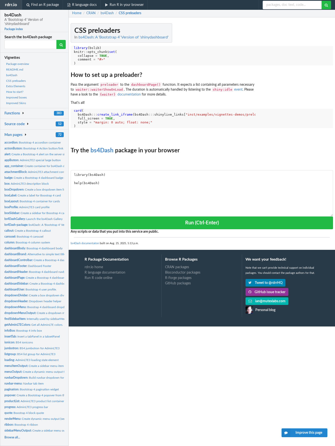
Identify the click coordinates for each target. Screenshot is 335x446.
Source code (14, 124)
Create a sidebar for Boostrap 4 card (35, 213)
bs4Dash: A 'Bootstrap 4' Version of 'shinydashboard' (50, 224)
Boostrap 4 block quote (24, 412)
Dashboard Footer (27, 266)
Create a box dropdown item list (35, 189)
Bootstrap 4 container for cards (32, 201)
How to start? (14, 91)
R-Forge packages (178, 278)
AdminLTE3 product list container (34, 401)
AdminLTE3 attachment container (37, 171)
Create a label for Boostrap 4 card (32, 195)
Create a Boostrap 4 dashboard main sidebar (45, 283)
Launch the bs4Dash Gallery (33, 218)
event (238, 89)
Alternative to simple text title (34, 254)
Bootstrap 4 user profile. (30, 289)
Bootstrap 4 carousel (23, 236)
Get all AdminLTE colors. (33, 324)
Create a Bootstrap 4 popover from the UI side (40, 395)
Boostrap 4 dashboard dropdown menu (41, 307)
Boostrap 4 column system (27, 242)
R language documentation (105, 272)
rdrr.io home (94, 267)
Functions (12, 113)
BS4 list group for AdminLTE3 (29, 354)
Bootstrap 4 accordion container (32, 142)
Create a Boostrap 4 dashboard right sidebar (47, 260)
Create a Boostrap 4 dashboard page (38, 277)
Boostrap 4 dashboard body (33, 248)
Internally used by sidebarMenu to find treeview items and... (53, 318)
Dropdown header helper (32, 301)
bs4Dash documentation (85, 243)
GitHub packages (178, 283)
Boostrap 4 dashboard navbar (35, 271)
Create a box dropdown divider (36, 295)
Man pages (13, 135)
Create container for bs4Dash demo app (40, 166)
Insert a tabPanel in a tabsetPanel (32, 336)
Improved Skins (16, 103)
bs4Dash (11, 75)
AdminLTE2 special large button (32, 160)
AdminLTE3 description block (26, 183)
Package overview (17, 63)
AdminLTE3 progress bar (26, 407)
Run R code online (98, 278)
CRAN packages (177, 267)
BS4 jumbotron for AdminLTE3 (32, 348)
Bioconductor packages (182, 272)
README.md (14, 69)
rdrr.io (11, 5)
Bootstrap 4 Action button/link (33, 148)
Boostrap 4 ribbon (21, 424)
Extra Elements (15, 86)
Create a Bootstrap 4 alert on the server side (36, 154)
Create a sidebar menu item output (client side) (46, 365)
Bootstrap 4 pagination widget (31, 389)
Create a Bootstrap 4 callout (27, 230)
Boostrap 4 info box (23, 330)
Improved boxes (16, 97)
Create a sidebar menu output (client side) (45, 430)
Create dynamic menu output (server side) (39, 418)
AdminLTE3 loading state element (31, 360)
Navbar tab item (24, 383)
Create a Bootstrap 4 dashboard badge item (37, 177)
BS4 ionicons (18, 342)
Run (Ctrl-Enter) (202, 222)
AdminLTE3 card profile (27, 207)
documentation (129, 94)
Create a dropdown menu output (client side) (49, 313)
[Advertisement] (296, 96)
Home (76, 13)
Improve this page (309, 432)
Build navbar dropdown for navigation (41, 377)
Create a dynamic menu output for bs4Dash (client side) (49, 371)
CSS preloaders (16, 80)
